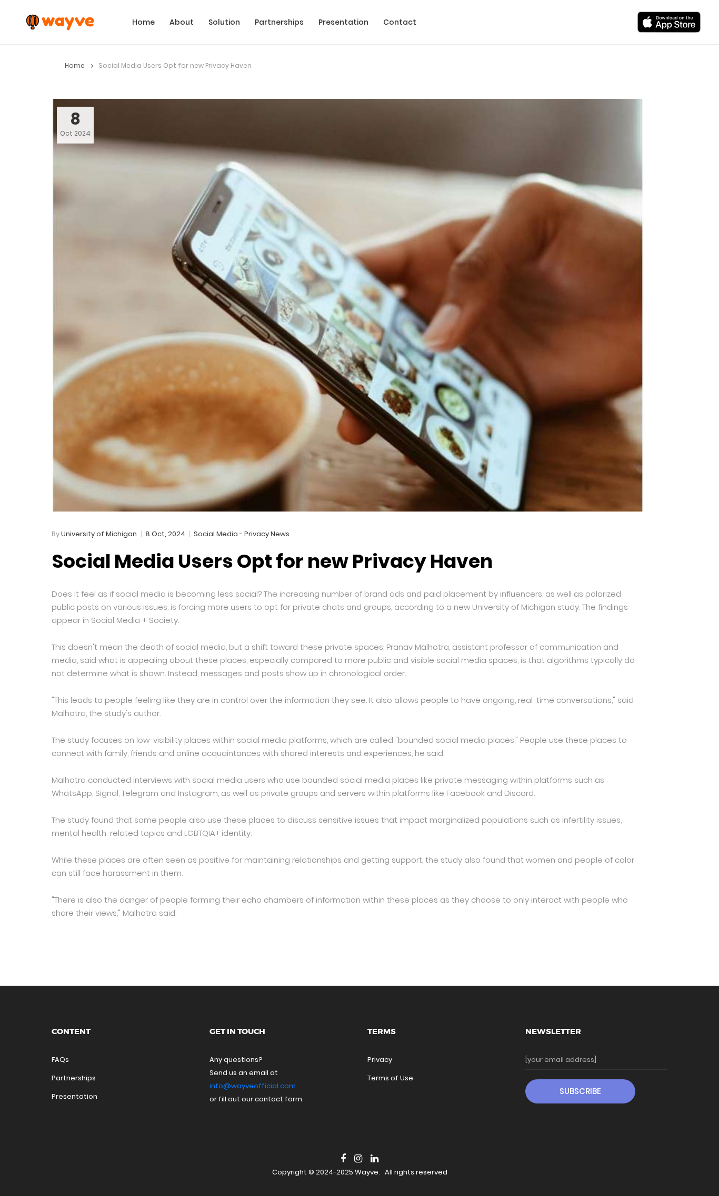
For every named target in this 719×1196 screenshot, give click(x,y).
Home (143, 22)
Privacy (379, 1060)
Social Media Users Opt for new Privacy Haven (272, 561)
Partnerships (279, 22)
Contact (399, 22)
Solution (224, 22)
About (181, 22)
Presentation (343, 22)
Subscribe (580, 1091)
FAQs (60, 1060)
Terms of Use (390, 1078)
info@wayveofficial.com (252, 1086)
